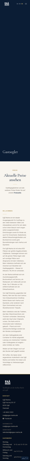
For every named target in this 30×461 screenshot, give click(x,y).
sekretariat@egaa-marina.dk (12, 432)
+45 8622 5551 (8, 412)
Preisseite (17, 193)
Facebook (8, 418)
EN (20, 3)
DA (17, 3)
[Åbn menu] (25, 3)
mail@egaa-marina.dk (10, 415)
